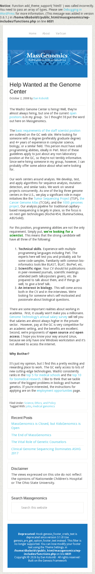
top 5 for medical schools (43, 375)
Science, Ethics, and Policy (40, 403)
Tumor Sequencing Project (51, 198)
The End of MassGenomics (31, 435)
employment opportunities (54, 390)
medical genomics (44, 406)
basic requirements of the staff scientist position (48, 130)
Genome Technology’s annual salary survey (38, 317)
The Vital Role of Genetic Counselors (38, 442)
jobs (28, 406)
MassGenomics (47, 57)
